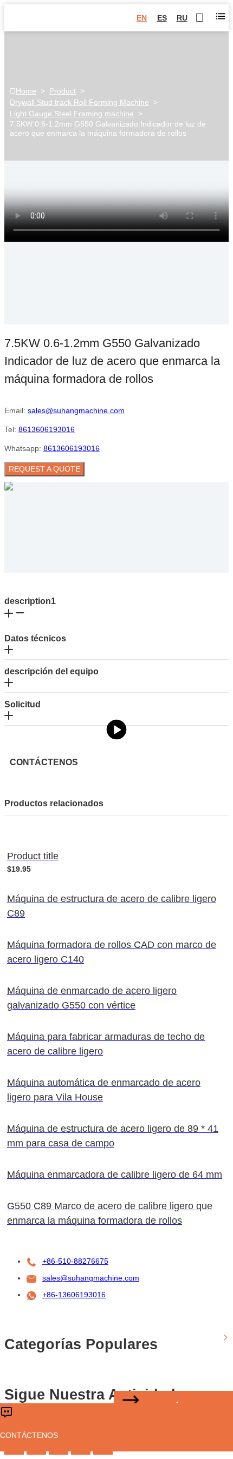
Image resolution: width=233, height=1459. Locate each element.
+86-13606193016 (74, 1294)
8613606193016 (46, 429)
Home (26, 91)
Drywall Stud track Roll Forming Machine (79, 102)
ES (162, 18)
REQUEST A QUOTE (44, 469)
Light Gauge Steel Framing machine (72, 113)
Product (62, 91)
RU (182, 18)
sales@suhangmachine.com (76, 410)
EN (142, 18)
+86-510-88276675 (75, 1261)
